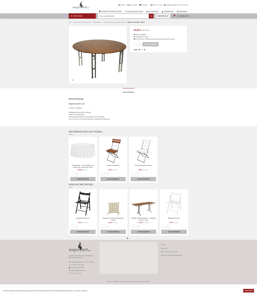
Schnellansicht (93, 141)
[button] (128, 258)
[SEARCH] (151, 16)
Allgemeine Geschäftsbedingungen (171, 255)
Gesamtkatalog (162, 16)
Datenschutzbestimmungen (169, 251)
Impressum (164, 248)
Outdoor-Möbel (96, 22)
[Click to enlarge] (72, 80)
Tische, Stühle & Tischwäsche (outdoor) (114, 22)
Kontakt (163, 245)
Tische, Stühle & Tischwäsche (82, 22)
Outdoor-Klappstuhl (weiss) (143, 165)
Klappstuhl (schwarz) (83, 218)
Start (70, 22)
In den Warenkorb (151, 44)
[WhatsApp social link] (142, 49)
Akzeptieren (249, 290)
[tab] (128, 91)
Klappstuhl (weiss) (174, 218)
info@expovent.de (79, 270)
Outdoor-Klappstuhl (113, 165)
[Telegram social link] (144, 49)
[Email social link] (139, 49)
